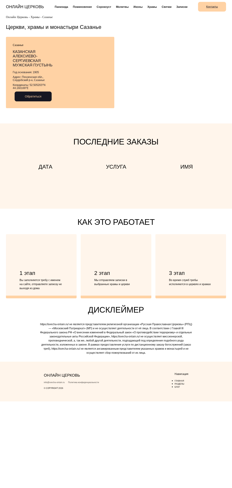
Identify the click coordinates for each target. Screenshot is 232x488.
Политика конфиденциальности (83, 382)
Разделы (179, 384)
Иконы (138, 6)
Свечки (167, 6)
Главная (179, 381)
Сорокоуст (104, 6)
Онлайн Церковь (25, 6)
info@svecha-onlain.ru (54, 382)
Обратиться (33, 96)
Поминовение (82, 6)
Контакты (212, 6)
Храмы (152, 6)
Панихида (61, 6)
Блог (177, 387)
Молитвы (122, 6)
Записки (182, 6)
